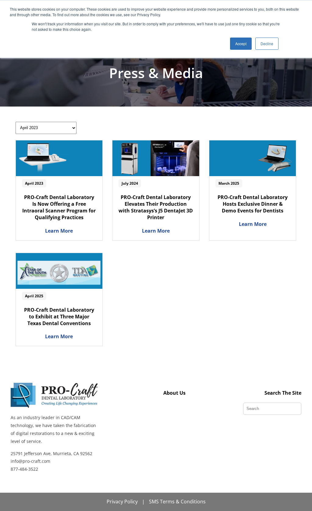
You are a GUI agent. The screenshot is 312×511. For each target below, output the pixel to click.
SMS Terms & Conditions (177, 501)
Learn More (59, 230)
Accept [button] (240, 43)
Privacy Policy (122, 501)
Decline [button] (267, 43)
